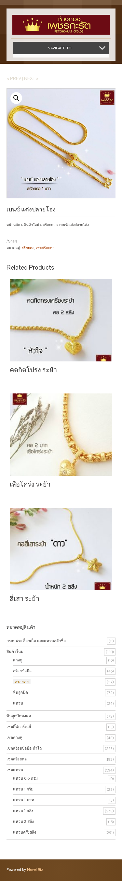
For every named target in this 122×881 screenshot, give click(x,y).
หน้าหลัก (13, 225)
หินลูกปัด (20, 692)
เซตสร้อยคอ (45, 247)
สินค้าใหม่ (31, 225)
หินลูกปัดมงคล (19, 716)
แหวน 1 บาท (23, 800)
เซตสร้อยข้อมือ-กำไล (24, 748)
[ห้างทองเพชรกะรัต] (61, 21)
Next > (31, 78)
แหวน (18, 703)
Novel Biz (35, 869)
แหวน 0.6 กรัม (25, 778)
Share (12, 241)
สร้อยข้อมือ (22, 670)
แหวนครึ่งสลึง (24, 832)
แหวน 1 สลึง (23, 810)
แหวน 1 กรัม (23, 789)
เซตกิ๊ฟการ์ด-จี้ (19, 726)
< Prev (14, 78)
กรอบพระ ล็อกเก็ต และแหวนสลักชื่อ (36, 640)
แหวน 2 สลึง (23, 821)
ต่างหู (17, 660)
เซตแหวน (15, 770)
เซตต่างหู (14, 737)
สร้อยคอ (49, 225)
